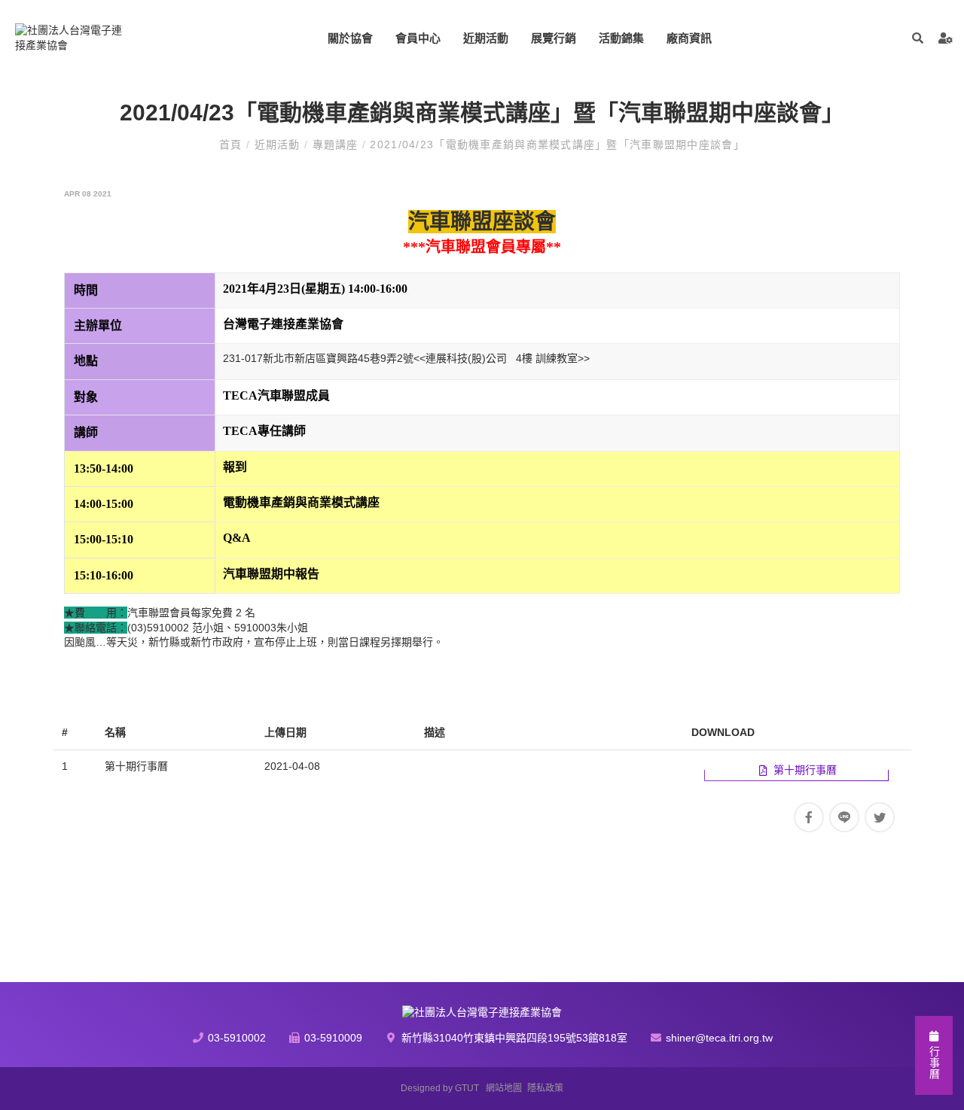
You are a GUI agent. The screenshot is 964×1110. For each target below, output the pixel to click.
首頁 (232, 144)
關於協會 (350, 38)
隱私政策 (545, 1088)
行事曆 (934, 1061)
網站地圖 (504, 1088)
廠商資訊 (689, 38)
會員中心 (418, 38)
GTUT (467, 1088)
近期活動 (485, 38)
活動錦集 (621, 38)
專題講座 (337, 144)
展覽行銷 (553, 38)
